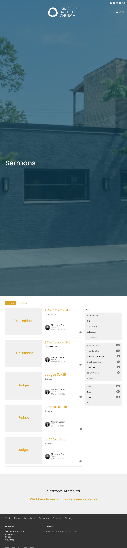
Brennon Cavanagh (103, 356)
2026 (103, 386)
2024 (103, 397)
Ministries (29, 518)
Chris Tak (103, 367)
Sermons (44, 518)
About (17, 518)
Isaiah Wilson (103, 373)
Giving (68, 518)
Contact (56, 518)
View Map (10, 540)
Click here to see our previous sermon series (63, 499)
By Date (11, 303)
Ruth (89, 321)
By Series (22, 303)
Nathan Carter (103, 345)
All (88, 403)
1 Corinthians (92, 326)
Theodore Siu (103, 351)
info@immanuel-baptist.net (65, 531)
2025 (103, 392)
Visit (7, 518)
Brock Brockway (103, 362)
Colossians (91, 332)
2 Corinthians (93, 315)
